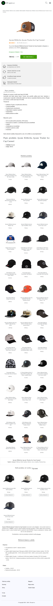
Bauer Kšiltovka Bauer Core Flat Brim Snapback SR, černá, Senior (42, 374)
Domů (4, 10)
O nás (3, 592)
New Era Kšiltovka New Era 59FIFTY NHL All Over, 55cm (11, 324)
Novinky (4, 584)
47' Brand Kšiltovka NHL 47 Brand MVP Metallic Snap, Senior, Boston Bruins (42, 448)
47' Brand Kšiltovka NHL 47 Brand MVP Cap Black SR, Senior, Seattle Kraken (26, 374)
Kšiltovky (33, 10)
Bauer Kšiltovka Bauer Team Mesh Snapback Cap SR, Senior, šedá (10, 175)
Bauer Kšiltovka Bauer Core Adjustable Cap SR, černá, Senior (42, 399)
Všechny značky (6, 581)
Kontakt (4, 596)
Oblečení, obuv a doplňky (14, 10)
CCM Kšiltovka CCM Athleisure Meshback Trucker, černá (26, 423)
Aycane (45, 46)
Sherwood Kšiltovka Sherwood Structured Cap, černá (10, 200)
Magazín (30, 581)
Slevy (3, 587)
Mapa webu (31, 584)
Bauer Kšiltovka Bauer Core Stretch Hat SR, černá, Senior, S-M (26, 399)
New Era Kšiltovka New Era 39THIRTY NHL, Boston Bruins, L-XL (42, 299)
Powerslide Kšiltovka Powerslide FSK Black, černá (42, 324)
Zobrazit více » (24, 47)
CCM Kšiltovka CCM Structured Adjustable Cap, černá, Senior (10, 274)
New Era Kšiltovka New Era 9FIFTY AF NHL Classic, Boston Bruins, (26, 324)
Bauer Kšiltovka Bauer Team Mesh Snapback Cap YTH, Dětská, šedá (26, 175)
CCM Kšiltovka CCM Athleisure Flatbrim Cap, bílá (10, 423)
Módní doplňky (22, 10)
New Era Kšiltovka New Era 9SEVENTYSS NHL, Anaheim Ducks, (26, 299)
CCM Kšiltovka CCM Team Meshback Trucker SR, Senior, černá (26, 249)
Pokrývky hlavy (28, 10)
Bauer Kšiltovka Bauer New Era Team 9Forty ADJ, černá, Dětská (26, 448)
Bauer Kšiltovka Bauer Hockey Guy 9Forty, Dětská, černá (42, 423)
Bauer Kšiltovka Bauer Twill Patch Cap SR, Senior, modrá (42, 175)
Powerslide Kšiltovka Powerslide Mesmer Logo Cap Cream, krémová (10, 349)
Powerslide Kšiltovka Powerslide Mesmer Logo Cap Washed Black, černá (26, 349)
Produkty (7, 10)
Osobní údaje (31, 587)
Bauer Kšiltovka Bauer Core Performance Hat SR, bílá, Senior (10, 399)
